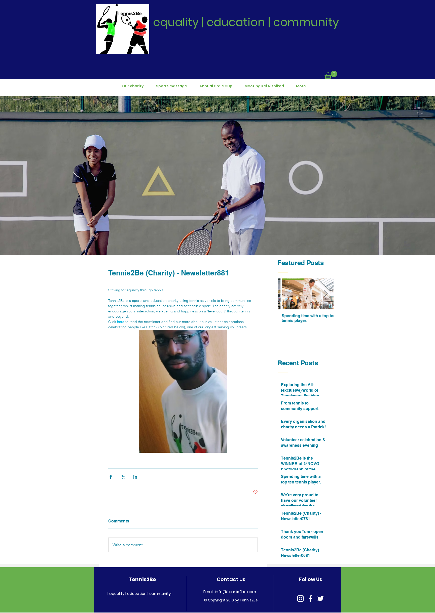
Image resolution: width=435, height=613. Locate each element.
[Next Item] (325, 294)
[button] (330, 75)
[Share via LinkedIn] (135, 476)
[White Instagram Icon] (300, 598)
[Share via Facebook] (110, 476)
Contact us (231, 579)
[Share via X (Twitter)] (123, 476)
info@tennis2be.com (235, 592)
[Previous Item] (286, 294)
